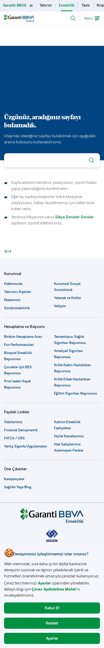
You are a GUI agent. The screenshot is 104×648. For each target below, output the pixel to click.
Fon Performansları (19, 345)
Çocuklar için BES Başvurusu (18, 370)
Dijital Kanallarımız (69, 436)
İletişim (60, 306)
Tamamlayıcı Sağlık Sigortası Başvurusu (70, 340)
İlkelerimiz (12, 300)
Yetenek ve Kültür (67, 298)
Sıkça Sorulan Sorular (74, 217)
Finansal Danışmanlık (21, 430)
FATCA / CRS (14, 438)
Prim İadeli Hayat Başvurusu (17, 384)
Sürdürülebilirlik (17, 308)
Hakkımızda (13, 284)
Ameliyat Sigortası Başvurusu (68, 354)
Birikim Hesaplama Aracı (23, 337)
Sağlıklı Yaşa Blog (18, 487)
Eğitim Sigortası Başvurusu (75, 393)
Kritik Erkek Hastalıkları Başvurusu (72, 382)
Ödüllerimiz (13, 422)
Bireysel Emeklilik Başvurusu (18, 356)
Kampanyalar (14, 479)
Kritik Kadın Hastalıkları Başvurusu (72, 368)
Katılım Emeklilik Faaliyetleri (67, 425)
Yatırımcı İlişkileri (17, 292)
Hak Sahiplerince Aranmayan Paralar (69, 447)
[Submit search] (91, 160)
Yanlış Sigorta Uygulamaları (25, 446)
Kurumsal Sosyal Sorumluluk (67, 287)
